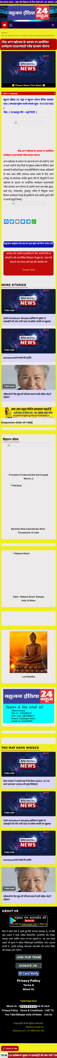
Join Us (48, 1014)
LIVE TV (49, 1010)
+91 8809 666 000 (35, 1030)
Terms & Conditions (31, 1010)
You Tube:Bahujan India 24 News (23, 1014)
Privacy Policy (10, 1010)
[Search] (53, 25)
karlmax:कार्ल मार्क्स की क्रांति (17, 357)
